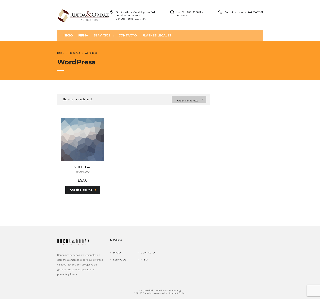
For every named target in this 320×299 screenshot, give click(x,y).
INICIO (68, 35)
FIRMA (83, 35)
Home (60, 52)
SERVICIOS (102, 35)
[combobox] (189, 99)
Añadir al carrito (81, 189)
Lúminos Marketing (170, 290)
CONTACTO (128, 35)
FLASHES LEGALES (156, 35)
